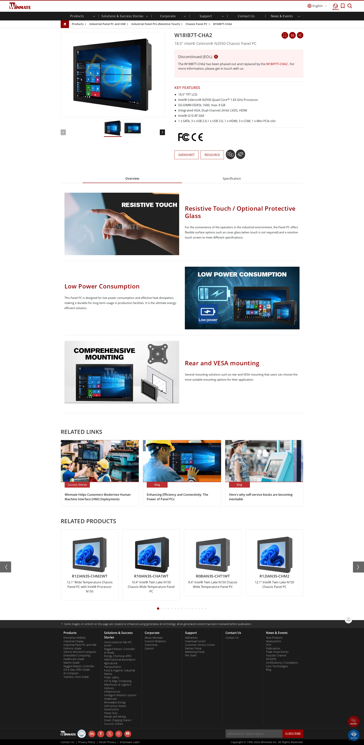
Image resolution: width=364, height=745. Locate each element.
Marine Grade (72, 662)
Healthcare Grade (74, 659)
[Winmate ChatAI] (353, 735)
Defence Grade (73, 648)
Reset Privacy (107, 742)
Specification (232, 178)
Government (111, 709)
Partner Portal (193, 648)
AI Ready (109, 652)
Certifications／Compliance (282, 662)
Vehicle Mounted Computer (80, 652)
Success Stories (113, 724)
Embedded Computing (77, 655)
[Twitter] (109, 734)
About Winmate (154, 637)
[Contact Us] (292, 35)
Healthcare (110, 699)
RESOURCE (212, 155)
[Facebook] (100, 734)
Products (78, 24)
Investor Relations (155, 641)
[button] (353, 722)
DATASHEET (186, 155)
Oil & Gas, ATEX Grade (77, 669)
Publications (273, 648)
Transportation (112, 667)
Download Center (195, 641)
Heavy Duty (110, 713)
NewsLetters (273, 641)
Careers (149, 648)
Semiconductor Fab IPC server (118, 644)
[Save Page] (285, 34)
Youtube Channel (276, 655)
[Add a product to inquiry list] (231, 156)
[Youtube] (127, 734)
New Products (274, 637)
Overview (132, 178)
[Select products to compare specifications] (240, 156)
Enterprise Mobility (75, 637)
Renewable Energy (115, 702)
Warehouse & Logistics (117, 684)
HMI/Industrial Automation (119, 659)
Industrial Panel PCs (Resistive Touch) (155, 24)
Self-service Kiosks (115, 706)
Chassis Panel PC (196, 24)
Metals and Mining (115, 716)
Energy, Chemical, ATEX (117, 656)
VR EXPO (271, 659)
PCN (268, 645)
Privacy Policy (86, 742)
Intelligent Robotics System (120, 695)
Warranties (191, 637)
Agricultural (110, 663)
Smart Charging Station (117, 720)
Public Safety (111, 677)
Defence (109, 688)
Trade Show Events (277, 652)
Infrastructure (112, 691)
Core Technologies (277, 666)
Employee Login (130, 742)
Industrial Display (74, 641)
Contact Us (246, 16)
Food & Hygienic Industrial (119, 670)
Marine (108, 674)
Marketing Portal (194, 652)
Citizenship (151, 645)
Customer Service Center (200, 645)
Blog (268, 669)
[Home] (65, 24)
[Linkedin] (91, 734)
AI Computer (71, 673)
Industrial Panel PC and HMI (107, 24)
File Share (191, 655)
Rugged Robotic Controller (79, 666)
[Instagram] (118, 733)
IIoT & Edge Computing (117, 681)
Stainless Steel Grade (76, 677)
